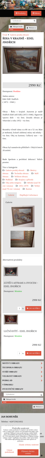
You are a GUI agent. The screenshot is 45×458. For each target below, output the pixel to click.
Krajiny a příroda (26, 180)
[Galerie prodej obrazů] (22, 9)
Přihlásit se (32, 28)
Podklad (9, 180)
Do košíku (34, 308)
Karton (29, 189)
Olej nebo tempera (13, 183)
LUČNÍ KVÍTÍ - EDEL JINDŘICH (20, 331)
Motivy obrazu (11, 363)
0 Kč (11, 29)
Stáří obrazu (9, 372)
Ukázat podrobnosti (9, 451)
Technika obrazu (21, 173)
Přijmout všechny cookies (28, 452)
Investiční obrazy (12, 389)
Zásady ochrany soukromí (29, 445)
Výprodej (7, 385)
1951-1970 (23, 186)
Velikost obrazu (21, 176)
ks (23, 308)
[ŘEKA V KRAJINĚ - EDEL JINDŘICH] (22, 60)
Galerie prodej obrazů (15, 170)
